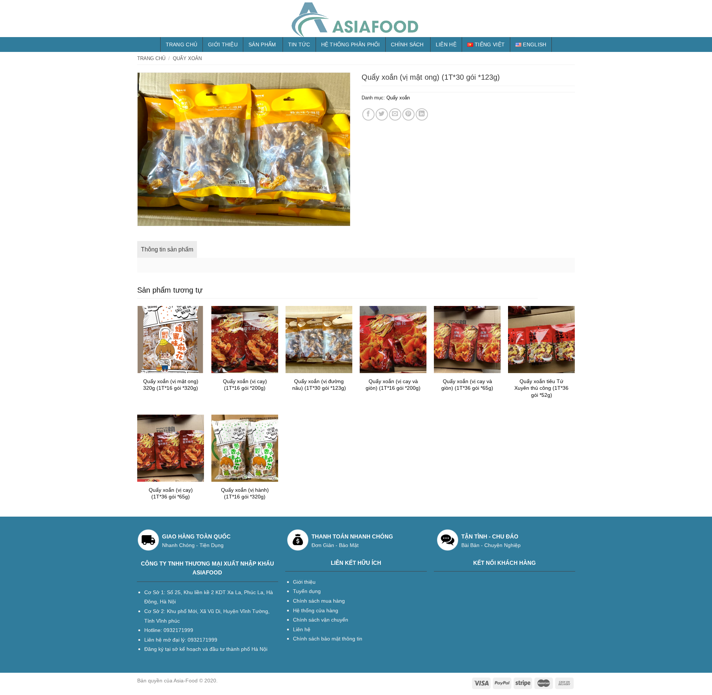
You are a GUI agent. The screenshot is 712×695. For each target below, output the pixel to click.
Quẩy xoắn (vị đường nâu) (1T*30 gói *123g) (319, 384)
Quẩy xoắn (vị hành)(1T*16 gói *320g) (245, 493)
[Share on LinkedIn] (422, 114)
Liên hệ (446, 44)
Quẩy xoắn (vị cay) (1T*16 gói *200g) (245, 384)
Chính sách (407, 44)
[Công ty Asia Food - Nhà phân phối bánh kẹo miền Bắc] (356, 18)
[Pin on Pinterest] (408, 114)
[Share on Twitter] (382, 114)
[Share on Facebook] (368, 114)
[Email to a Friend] (395, 114)
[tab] (167, 249)
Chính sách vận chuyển (320, 620)
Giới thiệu (223, 44)
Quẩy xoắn (187, 58)
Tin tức (299, 44)
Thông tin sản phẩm (167, 249)
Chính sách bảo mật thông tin (327, 639)
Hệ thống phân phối (350, 44)
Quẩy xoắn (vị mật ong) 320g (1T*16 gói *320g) (170, 384)
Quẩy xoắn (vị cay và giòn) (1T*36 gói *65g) (467, 384)
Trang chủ (182, 44)
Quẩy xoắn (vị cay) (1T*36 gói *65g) (171, 493)
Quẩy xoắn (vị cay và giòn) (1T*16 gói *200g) (393, 384)
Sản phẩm (262, 44)
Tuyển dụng (307, 591)
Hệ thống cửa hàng (315, 610)
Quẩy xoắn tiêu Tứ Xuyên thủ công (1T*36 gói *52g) (541, 388)
